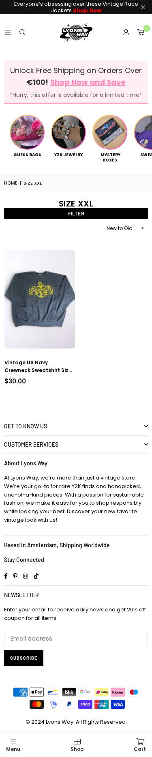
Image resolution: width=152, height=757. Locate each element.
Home (10, 183)
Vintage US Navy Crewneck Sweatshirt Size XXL (38, 366)
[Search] (22, 32)
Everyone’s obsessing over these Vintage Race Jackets (76, 7)
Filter (76, 213)
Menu (13, 749)
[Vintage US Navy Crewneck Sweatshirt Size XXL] (39, 299)
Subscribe (23, 657)
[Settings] (126, 32)
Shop (77, 749)
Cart (140, 749)
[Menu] (7, 32)
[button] (140, 32)
